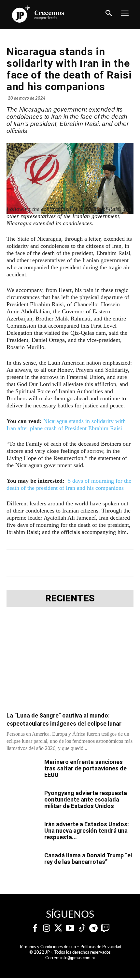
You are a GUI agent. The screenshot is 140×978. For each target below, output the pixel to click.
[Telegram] (63, 562)
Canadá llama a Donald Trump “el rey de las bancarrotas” (88, 858)
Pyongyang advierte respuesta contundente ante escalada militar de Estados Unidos (85, 799)
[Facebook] (33, 562)
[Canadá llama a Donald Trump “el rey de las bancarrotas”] (23, 863)
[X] (48, 562)
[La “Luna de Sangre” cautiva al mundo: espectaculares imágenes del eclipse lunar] (70, 661)
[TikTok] (81, 928)
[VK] (93, 562)
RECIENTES (70, 598)
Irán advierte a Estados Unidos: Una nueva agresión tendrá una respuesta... (86, 830)
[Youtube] (70, 928)
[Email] (108, 562)
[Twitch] (105, 928)
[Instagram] (46, 928)
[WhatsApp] (78, 562)
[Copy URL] (123, 562)
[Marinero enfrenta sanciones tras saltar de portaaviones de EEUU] (23, 770)
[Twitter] (58, 928)
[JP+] (38, 14)
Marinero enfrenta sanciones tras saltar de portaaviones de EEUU (85, 768)
